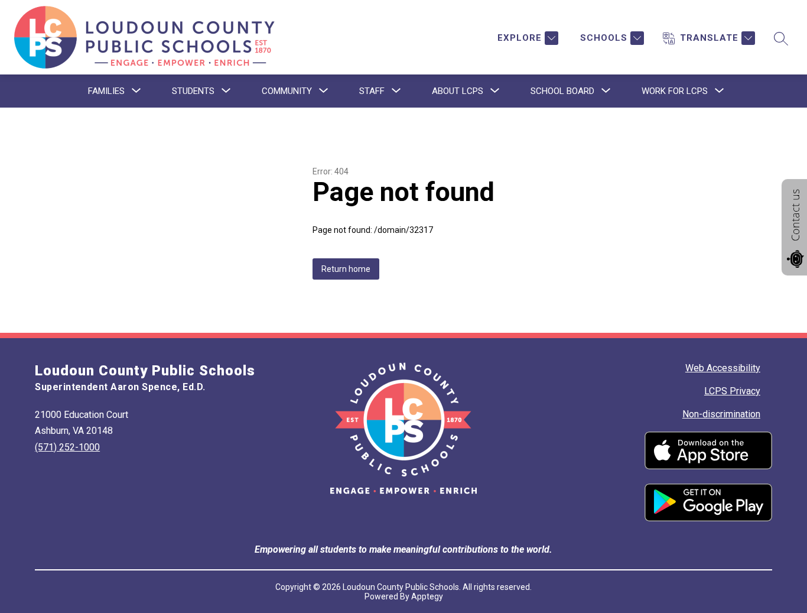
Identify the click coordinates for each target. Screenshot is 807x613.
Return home (345, 269)
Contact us (795, 215)
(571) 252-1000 (67, 447)
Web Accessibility (722, 368)
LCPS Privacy (732, 391)
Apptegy (427, 596)
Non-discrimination (721, 414)
